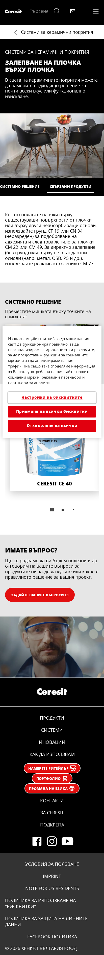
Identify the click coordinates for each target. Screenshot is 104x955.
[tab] (52, 509)
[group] (52, 464)
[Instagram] (52, 841)
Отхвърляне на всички (52, 425)
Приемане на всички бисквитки (52, 411)
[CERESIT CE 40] (54, 450)
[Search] (58, 11)
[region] (52, 382)
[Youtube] (67, 841)
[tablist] (52, 509)
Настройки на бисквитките (52, 397)
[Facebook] (36, 841)
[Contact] (73, 11)
